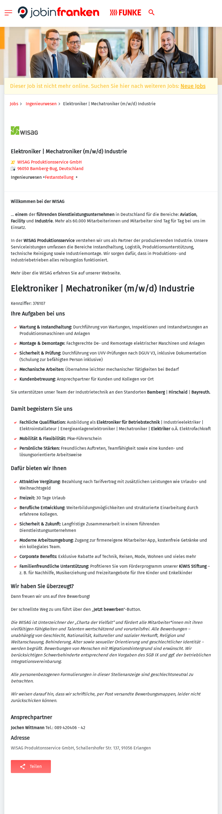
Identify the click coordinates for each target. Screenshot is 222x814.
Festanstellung (59, 177)
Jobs (14, 103)
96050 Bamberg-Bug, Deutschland (50, 168)
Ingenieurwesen (41, 103)
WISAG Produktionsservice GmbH (49, 162)
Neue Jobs (193, 86)
